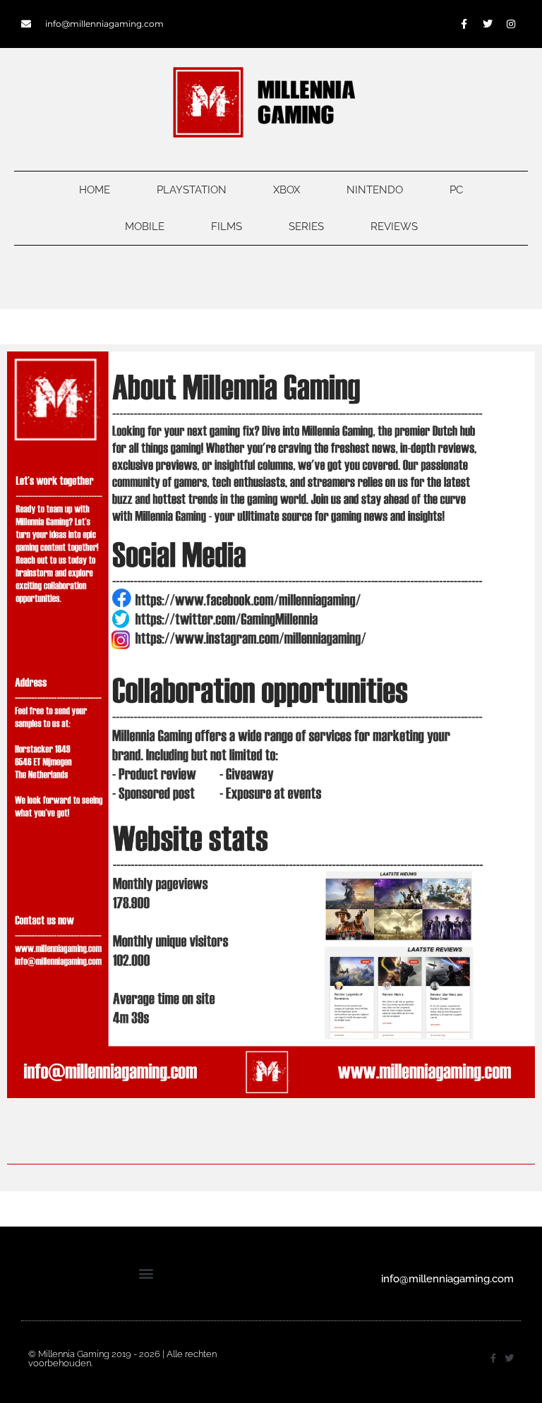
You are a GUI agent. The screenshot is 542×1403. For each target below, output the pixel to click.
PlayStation (192, 189)
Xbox (286, 189)
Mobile (144, 226)
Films (226, 226)
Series (306, 226)
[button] (146, 1273)
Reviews (394, 226)
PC (456, 189)
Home (94, 189)
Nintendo (375, 189)
